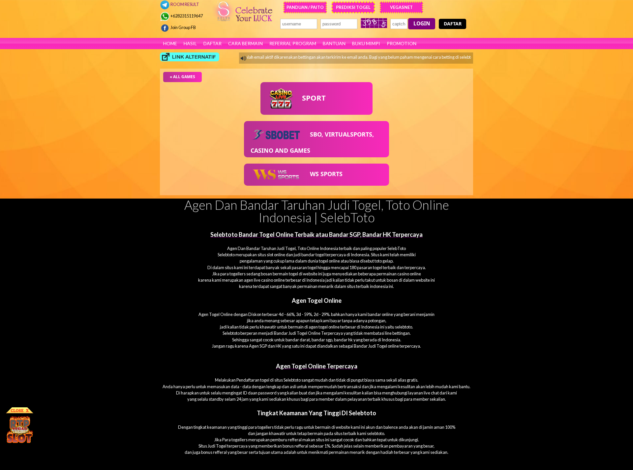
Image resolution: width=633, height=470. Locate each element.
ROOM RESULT (184, 4)
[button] (421, 23)
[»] (189, 56)
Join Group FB (183, 27)
